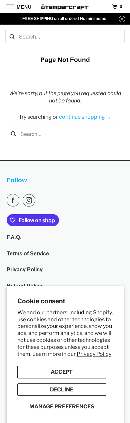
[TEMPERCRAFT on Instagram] (30, 200)
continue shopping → (85, 117)
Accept (62, 372)
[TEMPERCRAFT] (65, 6)
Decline (61, 389)
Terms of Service (28, 253)
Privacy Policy (94, 354)
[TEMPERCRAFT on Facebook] (14, 200)
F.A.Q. (14, 237)
